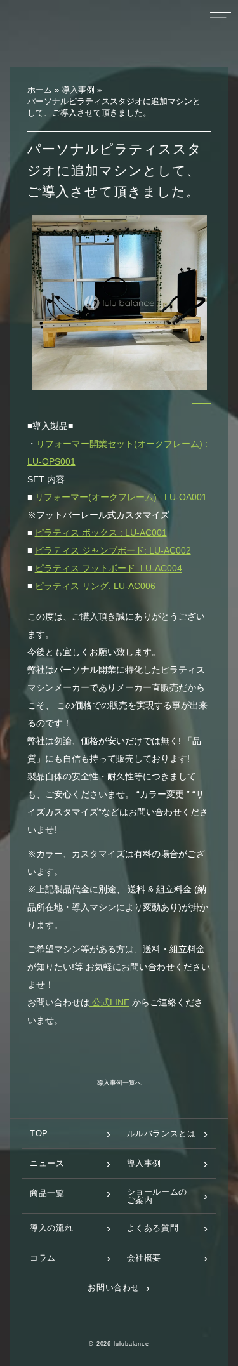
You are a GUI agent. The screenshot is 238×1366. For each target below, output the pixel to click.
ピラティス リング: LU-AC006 (95, 586)
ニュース (47, 1163)
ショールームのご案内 (157, 1196)
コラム (43, 1258)
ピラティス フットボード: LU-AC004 (108, 568)
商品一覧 (47, 1193)
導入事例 (144, 1163)
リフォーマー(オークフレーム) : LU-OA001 (121, 497)
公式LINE (109, 1002)
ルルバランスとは (161, 1133)
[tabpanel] (120, 303)
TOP (39, 1133)
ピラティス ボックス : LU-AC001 (101, 532)
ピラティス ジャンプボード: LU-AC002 (113, 550)
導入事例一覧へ (119, 1082)
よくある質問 (153, 1228)
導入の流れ (51, 1228)
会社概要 (144, 1258)
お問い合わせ (114, 1287)
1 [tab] (201, 403)
